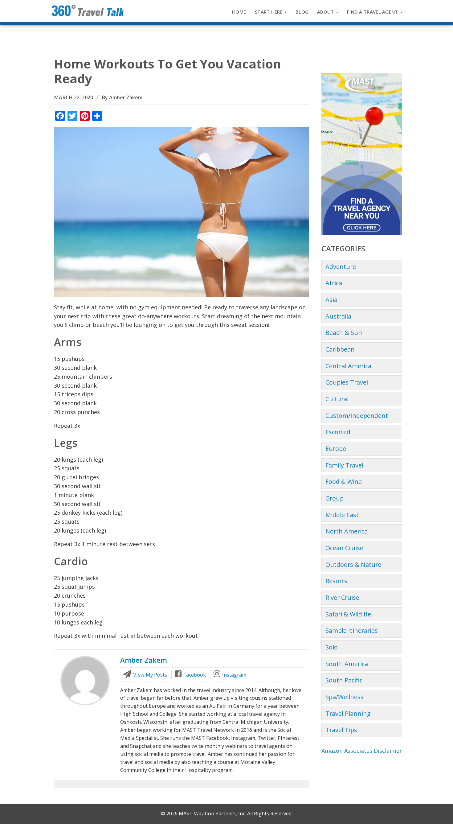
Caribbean (340, 349)
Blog (302, 12)
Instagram (233, 674)
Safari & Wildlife (348, 614)
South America (346, 664)
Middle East (342, 515)
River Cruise (342, 597)
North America (346, 531)
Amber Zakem (125, 97)
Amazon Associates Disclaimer (361, 750)
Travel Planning (348, 713)
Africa (333, 283)
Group (334, 498)
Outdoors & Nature (353, 564)
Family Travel (344, 465)
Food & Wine (343, 481)
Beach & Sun (343, 332)
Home (239, 12)
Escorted (337, 432)
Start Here (269, 12)
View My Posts (149, 674)
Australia (338, 316)
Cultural (337, 399)
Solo (331, 647)
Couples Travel (346, 382)
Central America (348, 366)
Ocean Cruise (344, 548)
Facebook (194, 674)
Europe (335, 448)
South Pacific (343, 680)
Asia (331, 299)
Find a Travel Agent (373, 12)
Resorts (336, 581)
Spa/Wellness (344, 697)
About (326, 12)
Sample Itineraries (351, 630)
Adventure (340, 266)
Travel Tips (341, 730)
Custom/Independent (356, 415)
